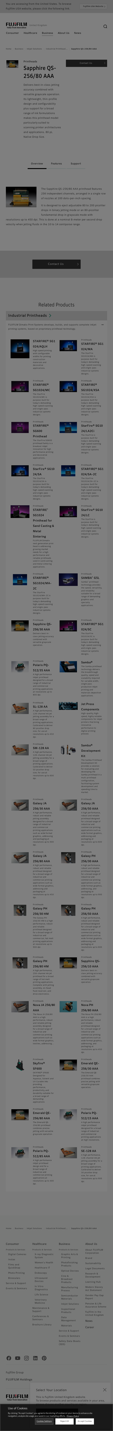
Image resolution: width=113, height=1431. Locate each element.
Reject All (64, 1421)
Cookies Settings (44, 1421)
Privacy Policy (73, 1416)
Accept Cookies (85, 1421)
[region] (56, 1417)
